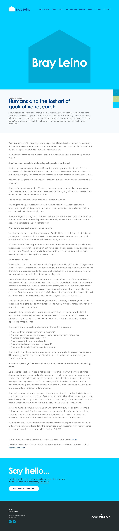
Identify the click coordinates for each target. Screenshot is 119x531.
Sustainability (71, 9)
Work (54, 9)
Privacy (11, 509)
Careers (98, 9)
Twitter (74, 440)
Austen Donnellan (17, 448)
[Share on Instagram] (10, 521)
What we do (44, 9)
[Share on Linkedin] (14, 521)
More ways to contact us (23, 488)
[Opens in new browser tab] (100, 515)
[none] (116, 92)
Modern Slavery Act (14, 511)
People (82, 9)
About (61, 9)
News (89, 9)
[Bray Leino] (19, 8)
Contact (106, 9)
